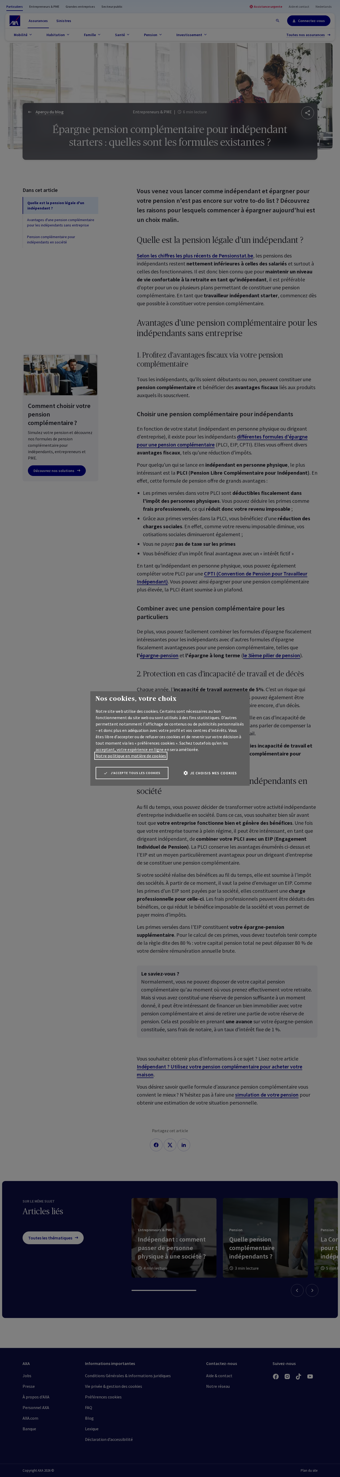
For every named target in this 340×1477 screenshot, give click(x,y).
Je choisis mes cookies (213, 773)
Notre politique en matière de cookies (131, 755)
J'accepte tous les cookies (135, 773)
